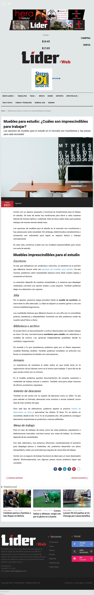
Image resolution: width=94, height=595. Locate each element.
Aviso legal (79, 583)
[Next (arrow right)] (3, 594)
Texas (32, 96)
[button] (3, 3)
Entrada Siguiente (78, 478)
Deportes (59, 96)
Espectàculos (54, 563)
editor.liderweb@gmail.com (16, 571)
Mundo (50, 96)
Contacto (88, 583)
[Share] (3, 591)
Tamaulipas (22, 96)
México (42, 96)
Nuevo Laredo (8, 96)
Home (3, 111)
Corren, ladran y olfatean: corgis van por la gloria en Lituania (47, 513)
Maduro (51, 103)
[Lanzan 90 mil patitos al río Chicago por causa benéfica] (77, 498)
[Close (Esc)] (1, 591)
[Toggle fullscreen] (6, 591)
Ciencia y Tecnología (23, 103)
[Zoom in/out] (8, 591)
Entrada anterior (15, 478)
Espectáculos (72, 96)
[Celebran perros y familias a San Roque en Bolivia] (17, 498)
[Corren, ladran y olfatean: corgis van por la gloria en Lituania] (47, 498)
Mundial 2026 (40, 103)
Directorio (69, 583)
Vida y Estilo (7, 103)
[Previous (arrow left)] (1, 594)
